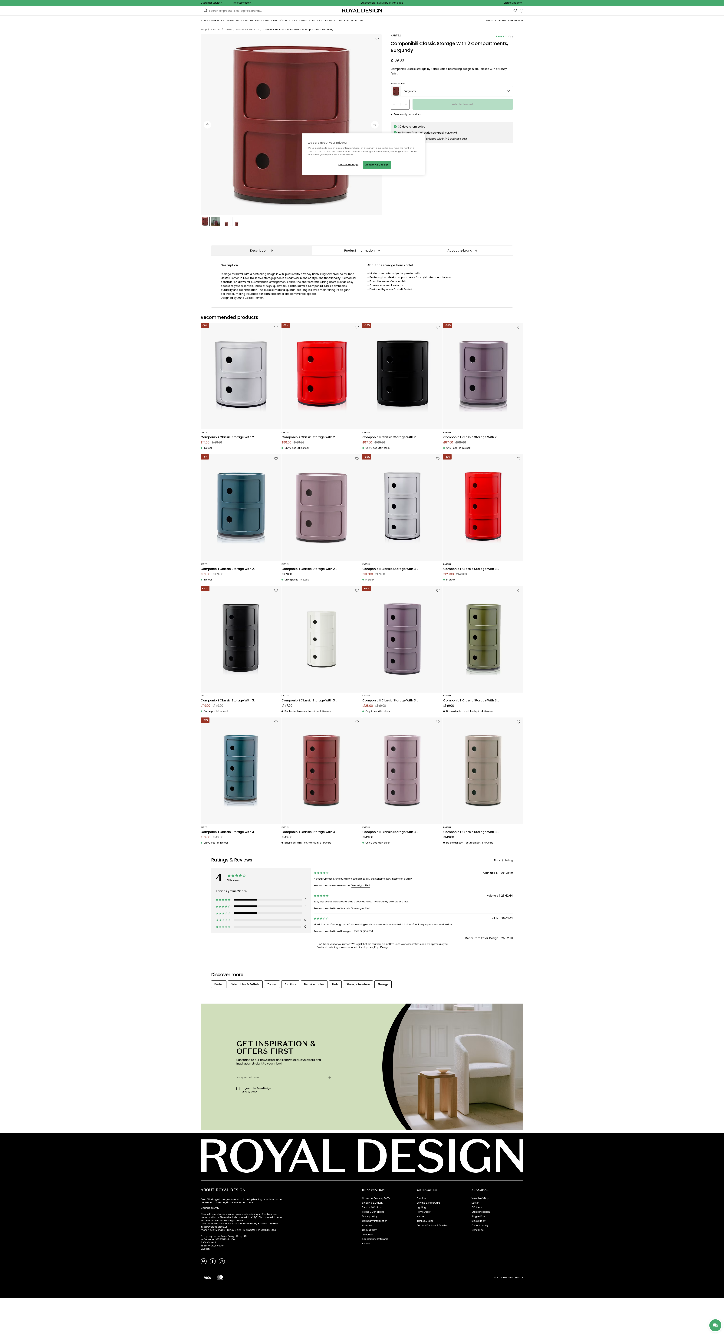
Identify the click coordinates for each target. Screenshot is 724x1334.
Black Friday (478, 1221)
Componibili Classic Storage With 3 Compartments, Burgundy (308, 832)
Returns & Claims (371, 1207)
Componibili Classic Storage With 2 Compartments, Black (389, 437)
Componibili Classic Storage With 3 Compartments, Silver (389, 569)
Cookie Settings (348, 164)
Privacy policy (369, 1216)
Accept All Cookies (377, 164)
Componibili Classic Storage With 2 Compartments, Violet (470, 437)
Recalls (366, 1243)
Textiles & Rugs (425, 1221)
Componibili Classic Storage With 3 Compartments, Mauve (389, 832)
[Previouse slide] (207, 125)
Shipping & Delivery (372, 1203)
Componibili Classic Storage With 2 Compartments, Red (308, 437)
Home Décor (423, 1212)
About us (367, 1225)
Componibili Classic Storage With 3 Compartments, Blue (227, 832)
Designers (367, 1234)
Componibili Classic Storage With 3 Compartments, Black (227, 700)
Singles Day (478, 1216)
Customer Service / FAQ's (376, 1198)
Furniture (421, 1198)
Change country (210, 1207)
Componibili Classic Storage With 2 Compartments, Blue (227, 569)
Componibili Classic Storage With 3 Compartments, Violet (389, 700)
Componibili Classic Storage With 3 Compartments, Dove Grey (470, 832)
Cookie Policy (369, 1230)
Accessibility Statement (375, 1239)
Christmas (478, 1230)
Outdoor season (481, 1212)
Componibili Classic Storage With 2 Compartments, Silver (227, 437)
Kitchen (421, 1216)
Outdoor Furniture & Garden (432, 1225)
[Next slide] (375, 125)
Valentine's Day (480, 1198)
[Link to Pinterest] (204, 1261)
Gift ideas (477, 1207)
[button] (513, 2)
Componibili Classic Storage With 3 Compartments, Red (470, 569)
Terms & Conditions (373, 1212)
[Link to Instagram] (222, 1261)
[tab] (261, 251)
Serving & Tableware (428, 1203)
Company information (374, 1221)
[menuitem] (204, 20)
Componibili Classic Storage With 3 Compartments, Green (470, 700)
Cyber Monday (480, 1225)
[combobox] (513, 2)
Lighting (421, 1207)
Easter (475, 1203)
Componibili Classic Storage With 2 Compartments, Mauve (308, 569)
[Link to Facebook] (213, 1261)
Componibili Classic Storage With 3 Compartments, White (308, 700)
